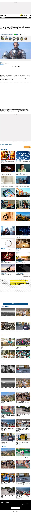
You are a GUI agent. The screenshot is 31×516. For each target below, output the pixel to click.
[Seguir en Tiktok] (22, 504)
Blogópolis (3, 17)
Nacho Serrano (17, 458)
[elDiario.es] (5, 503)
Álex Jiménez (2, 484)
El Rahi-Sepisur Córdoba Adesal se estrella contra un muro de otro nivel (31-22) (23, 457)
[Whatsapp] (15, 34)
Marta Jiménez (17, 389)
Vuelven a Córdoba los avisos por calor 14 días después (23, 415)
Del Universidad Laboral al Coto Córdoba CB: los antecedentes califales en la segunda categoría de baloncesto (7, 360)
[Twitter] (20, 34)
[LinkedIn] (22, 34)
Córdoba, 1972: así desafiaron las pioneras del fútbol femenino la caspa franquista (7, 331)
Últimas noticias (3, 446)
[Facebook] (17, 34)
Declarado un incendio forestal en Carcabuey (6, 402)
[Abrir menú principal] (30, 15)
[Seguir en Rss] (24, 504)
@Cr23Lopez (2, 64)
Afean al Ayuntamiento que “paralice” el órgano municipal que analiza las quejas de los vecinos (8, 415)
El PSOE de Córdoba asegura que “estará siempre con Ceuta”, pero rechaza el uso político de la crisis (7, 428)
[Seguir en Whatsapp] (23, 504)
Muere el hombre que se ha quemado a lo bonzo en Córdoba (23, 331)
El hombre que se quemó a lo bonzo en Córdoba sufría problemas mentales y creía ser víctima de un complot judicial (23, 375)
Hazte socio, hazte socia (16, 289)
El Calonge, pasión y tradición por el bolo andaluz (7, 347)
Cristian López (2, 62)
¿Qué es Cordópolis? (15, 511)
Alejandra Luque (3, 403)
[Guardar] (24, 34)
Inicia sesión (25, 15)
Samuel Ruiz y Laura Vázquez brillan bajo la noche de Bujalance (7, 483)
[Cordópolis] (5, 502)
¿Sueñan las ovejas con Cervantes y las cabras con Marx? (22, 317)
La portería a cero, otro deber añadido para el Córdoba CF (23, 347)
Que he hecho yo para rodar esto (4, 144)
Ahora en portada (3, 363)
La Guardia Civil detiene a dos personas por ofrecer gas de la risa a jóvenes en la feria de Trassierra (23, 442)
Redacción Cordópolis (3, 417)
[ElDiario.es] (27, 17)
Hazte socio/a (22, 15)
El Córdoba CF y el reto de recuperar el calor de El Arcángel (22, 359)
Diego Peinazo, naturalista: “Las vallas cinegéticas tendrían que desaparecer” (7, 374)
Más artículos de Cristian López (5, 334)
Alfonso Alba (2, 320)
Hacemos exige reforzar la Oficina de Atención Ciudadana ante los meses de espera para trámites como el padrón (22, 402)
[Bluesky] (18, 34)
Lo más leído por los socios (5, 306)
